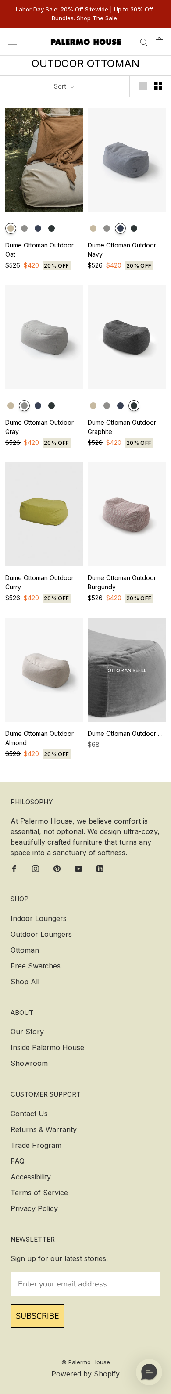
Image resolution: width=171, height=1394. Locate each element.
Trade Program (36, 1145)
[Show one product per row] (143, 86)
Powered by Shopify (85, 1373)
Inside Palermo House (47, 1047)
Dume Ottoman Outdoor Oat (39, 249)
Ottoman (25, 950)
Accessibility (31, 1176)
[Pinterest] (57, 868)
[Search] (144, 42)
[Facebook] (14, 868)
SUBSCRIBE (37, 1316)
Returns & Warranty (44, 1129)
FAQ (18, 1161)
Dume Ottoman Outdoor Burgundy (122, 582)
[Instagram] (35, 868)
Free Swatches (36, 965)
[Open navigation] (12, 41)
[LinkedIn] (99, 868)
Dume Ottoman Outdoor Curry (39, 582)
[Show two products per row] (158, 86)
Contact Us (29, 1113)
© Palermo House (85, 1361)
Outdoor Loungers (41, 934)
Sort (61, 86)
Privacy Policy (34, 1208)
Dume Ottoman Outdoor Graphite (122, 427)
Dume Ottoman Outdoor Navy (122, 249)
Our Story (27, 1031)
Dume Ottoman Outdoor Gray (39, 427)
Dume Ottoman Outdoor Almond (39, 738)
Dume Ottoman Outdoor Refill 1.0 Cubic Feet (127, 733)
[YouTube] (78, 868)
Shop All (25, 981)
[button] (149, 1372)
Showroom (29, 1063)
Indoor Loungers (39, 918)
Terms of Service (39, 1192)
